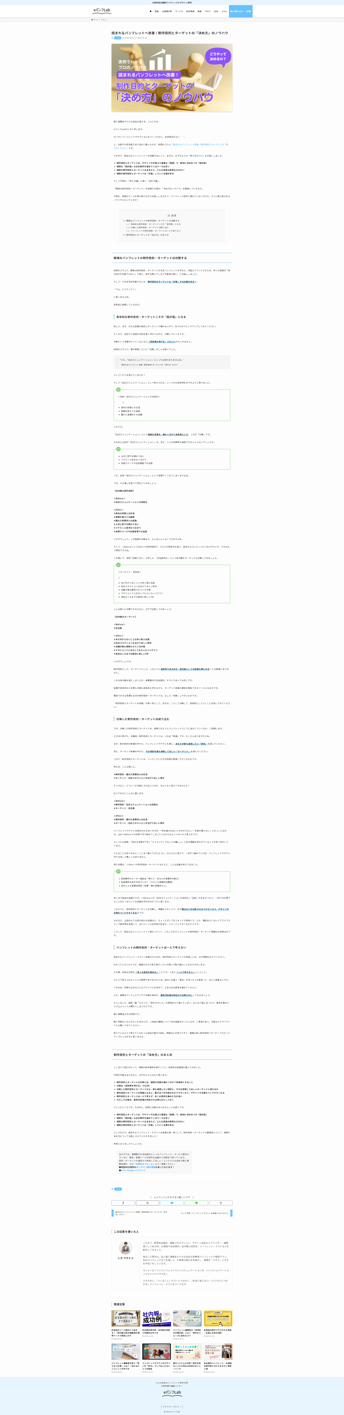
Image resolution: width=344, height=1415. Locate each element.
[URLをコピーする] (220, 1203)
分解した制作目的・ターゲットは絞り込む (150, 227)
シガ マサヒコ (126, 1258)
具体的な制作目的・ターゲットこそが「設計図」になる (156, 224)
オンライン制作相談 (145, 1167)
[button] (123, 1203)
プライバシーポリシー (172, 1406)
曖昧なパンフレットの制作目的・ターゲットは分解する (153, 220)
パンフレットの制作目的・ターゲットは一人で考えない (156, 230)
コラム (117, 38)
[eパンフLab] (101, 11)
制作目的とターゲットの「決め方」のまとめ (147, 234)
